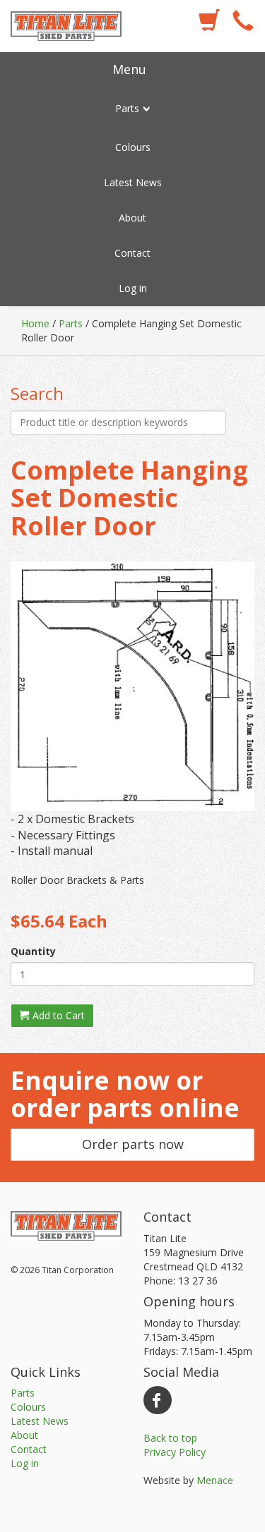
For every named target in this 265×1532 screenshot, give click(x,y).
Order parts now (133, 1144)
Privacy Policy (174, 1452)
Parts (71, 323)
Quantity (33, 951)
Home (35, 323)
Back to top (170, 1438)
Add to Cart (57, 1015)
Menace (214, 1480)
